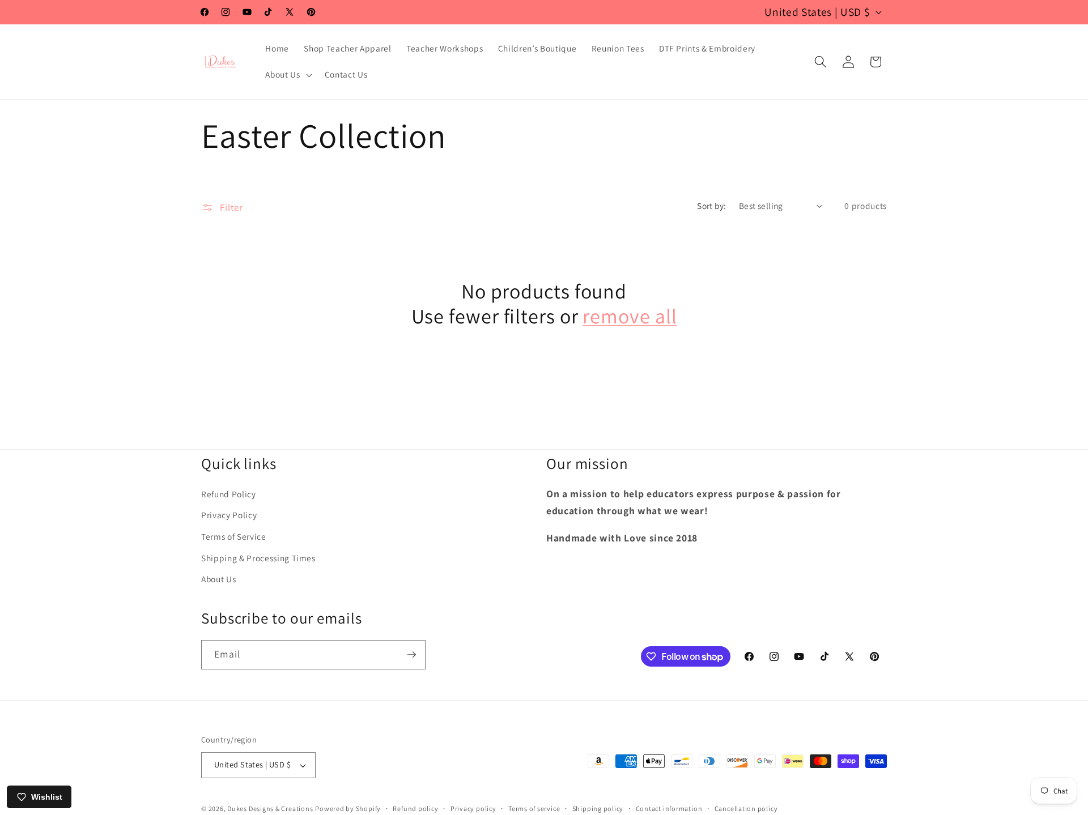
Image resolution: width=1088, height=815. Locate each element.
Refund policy (415, 808)
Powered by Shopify (348, 808)
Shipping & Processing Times (258, 558)
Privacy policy (473, 808)
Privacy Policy (229, 515)
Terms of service (534, 808)
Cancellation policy (746, 808)
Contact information (669, 808)
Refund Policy (228, 494)
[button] (287, 75)
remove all (630, 316)
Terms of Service (233, 537)
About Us (218, 579)
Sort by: (711, 205)
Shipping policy (598, 808)
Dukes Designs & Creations (270, 808)
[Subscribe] (411, 654)
